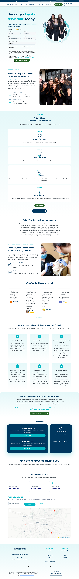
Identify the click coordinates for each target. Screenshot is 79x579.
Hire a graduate (64, 550)
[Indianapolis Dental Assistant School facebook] (50, 566)
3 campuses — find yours (20, 556)
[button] (18, 486)
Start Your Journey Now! (22, 60)
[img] (39, 523)
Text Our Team (27, 448)
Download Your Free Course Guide (39, 413)
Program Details (28, 4)
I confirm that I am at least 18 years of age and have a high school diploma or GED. (22, 47)
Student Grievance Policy (56, 573)
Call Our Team (27, 435)
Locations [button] (38, 4)
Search (29, 504)
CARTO (63, 537)
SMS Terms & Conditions (29, 57)
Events (64, 553)
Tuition (33, 4)
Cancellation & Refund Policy (56, 575)
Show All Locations (42, 504)
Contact (65, 557)
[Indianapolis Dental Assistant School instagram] (28, 566)
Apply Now (58, 4)
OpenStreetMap (67, 537)
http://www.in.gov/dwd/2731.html (27, 575)
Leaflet (60, 537)
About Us (22, 4)
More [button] (43, 4)
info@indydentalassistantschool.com (20, 559)
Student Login (49, 4)
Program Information (39, 211)
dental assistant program (16, 80)
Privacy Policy (19, 57)
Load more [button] (39, 317)
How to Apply (49, 553)
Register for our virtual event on (35, 1)
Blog (65, 555)
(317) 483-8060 (68, 3)
